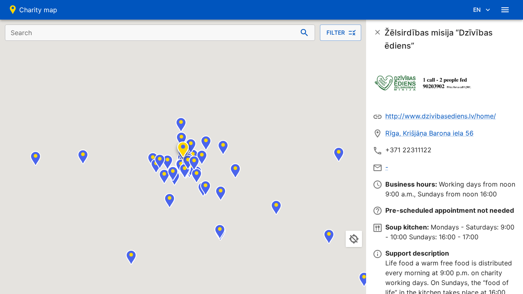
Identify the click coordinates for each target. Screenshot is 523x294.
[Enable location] (354, 239)
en (477, 9)
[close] (377, 32)
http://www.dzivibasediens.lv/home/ (440, 116)
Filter (335, 32)
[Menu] (505, 10)
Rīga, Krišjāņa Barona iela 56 (429, 133)
